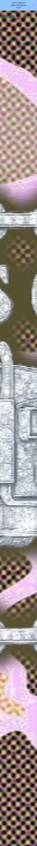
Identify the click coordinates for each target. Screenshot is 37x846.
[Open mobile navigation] (33, 16)
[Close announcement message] (34, 5)
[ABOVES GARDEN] (8, 16)
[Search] (22, 16)
